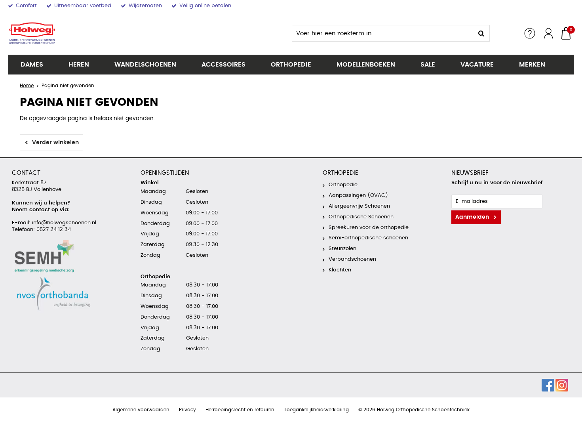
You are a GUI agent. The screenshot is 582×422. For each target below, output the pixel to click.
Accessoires (223, 64)
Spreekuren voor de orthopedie (369, 227)
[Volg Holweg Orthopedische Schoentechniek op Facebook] (548, 385)
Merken (532, 64)
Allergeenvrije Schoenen (359, 206)
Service (529, 33)
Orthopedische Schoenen (361, 217)
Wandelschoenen (145, 64)
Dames (32, 64)
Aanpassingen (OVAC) (358, 195)
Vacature (477, 64)
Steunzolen (342, 248)
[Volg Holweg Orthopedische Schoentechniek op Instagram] (561, 385)
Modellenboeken (366, 64)
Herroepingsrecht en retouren (239, 409)
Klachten (340, 270)
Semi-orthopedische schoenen (368, 238)
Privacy (187, 409)
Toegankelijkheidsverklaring (316, 409)
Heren (78, 64)
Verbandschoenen (352, 259)
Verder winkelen (55, 142)
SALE (427, 64)
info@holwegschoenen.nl (63, 222)
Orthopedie (291, 64)
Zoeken (481, 33)
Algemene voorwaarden (140, 409)
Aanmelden (472, 217)
